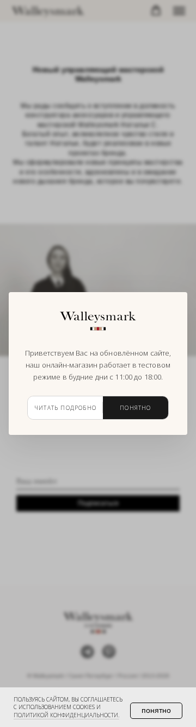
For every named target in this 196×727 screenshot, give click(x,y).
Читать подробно (65, 408)
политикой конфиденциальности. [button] (66, 715)
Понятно (135, 408)
